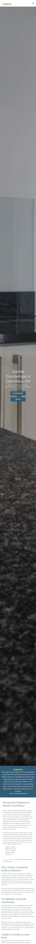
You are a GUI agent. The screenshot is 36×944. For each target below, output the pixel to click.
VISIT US (18, 399)
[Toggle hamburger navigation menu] (33, 3)
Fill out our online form (8, 859)
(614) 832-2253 (19, 393)
